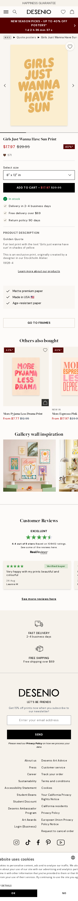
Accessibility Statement (21, 788)
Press (33, 767)
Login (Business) (25, 826)
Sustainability (27, 781)
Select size (11, 167)
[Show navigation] (6, 12)
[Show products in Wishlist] (63, 12)
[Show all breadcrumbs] (7, 37)
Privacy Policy (34, 743)
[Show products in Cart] (72, 12)
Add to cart (39, 187)
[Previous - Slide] (5, 85)
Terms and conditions (55, 781)
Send (39, 734)
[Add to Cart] (45, 402)
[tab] (13, 131)
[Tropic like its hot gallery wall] (29, 465)
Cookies (46, 788)
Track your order (52, 774)
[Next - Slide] (73, 85)
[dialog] (39, 877)
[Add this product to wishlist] (70, 46)
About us (31, 760)
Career (32, 774)
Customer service (53, 767)
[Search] (14, 12)
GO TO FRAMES (39, 323)
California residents (54, 806)
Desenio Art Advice (54, 760)
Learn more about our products (39, 271)
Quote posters (26, 37)
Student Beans (27, 795)
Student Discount (25, 801)
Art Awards (29, 820)
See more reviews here (39, 599)
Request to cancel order (57, 831)
